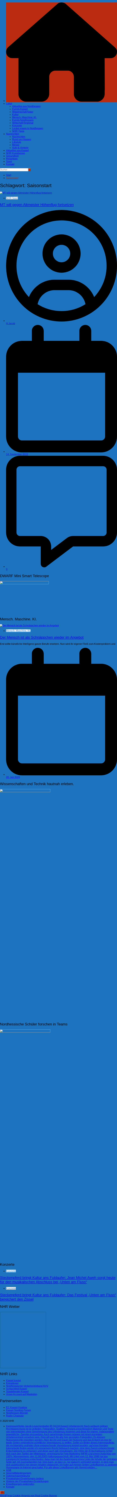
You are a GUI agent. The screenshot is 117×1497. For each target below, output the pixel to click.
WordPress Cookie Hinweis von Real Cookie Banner (28, 1495)
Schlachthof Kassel (16, 1388)
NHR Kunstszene (15, 153)
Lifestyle (16, 142)
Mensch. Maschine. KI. (24, 117)
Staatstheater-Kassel (17, 1391)
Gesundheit (12, 156)
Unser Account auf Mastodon (21, 1394)
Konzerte (17, 125)
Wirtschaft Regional (22, 123)
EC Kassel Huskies (16, 1407)
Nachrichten (12, 134)
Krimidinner (12, 1383)
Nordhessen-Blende (17, 1413)
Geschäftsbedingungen (18, 1473)
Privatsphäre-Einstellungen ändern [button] (25, 1478)
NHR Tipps (18, 131)
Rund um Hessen (21, 139)
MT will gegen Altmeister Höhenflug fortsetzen (37, 205)
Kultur (15, 114)
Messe (15, 145)
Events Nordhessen (23, 120)
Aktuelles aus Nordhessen (26, 106)
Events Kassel (20, 109)
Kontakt (10, 164)
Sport (9, 161)
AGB (8, 1470)
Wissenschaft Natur (22, 111)
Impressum (61, 1447)
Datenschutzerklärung (18, 1475)
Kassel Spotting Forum (18, 1410)
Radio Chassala (15, 1415)
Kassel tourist (13, 1380)
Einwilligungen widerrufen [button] (20, 1484)
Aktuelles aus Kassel (17, 150)
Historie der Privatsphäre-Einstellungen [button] (27, 1481)
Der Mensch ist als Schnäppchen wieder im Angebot (42, 637)
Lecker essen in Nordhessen (27, 128)
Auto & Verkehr (20, 147)
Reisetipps (12, 158)
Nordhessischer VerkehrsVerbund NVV (27, 1386)
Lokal (9, 103)
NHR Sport (12, 198)
